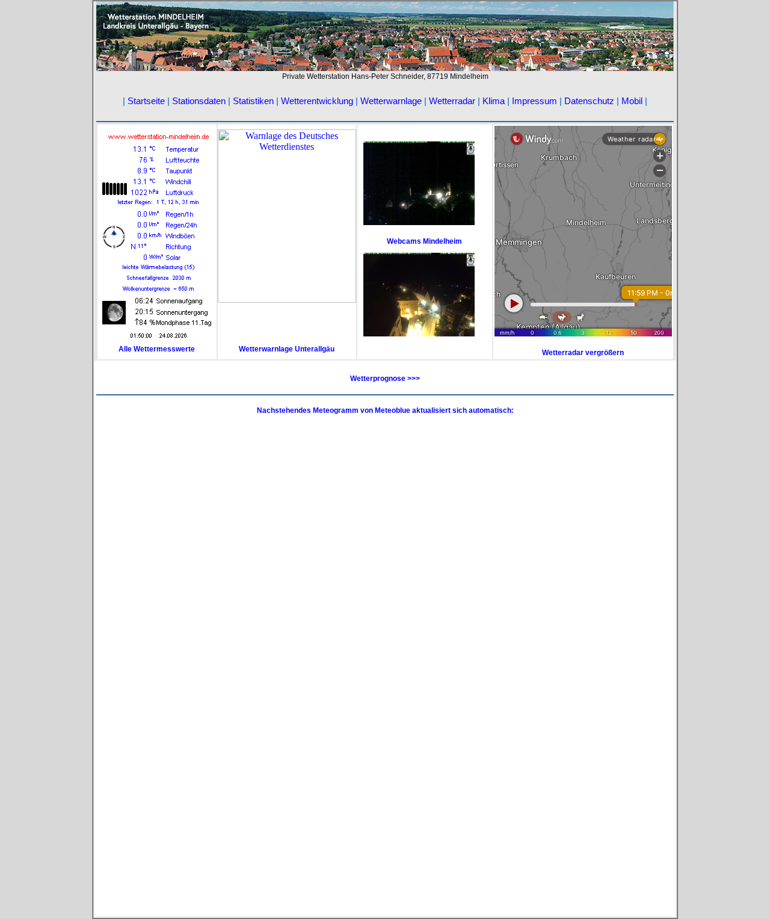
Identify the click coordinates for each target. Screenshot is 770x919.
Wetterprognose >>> (385, 378)
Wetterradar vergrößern (583, 352)
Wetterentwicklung (317, 101)
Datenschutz (589, 101)
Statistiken (253, 101)
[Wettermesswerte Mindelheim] (157, 341)
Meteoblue (393, 410)
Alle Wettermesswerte (157, 349)
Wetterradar (453, 101)
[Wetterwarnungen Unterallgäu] (287, 299)
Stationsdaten (199, 101)
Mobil (631, 101)
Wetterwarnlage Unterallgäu (286, 349)
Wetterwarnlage (391, 101)
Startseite (146, 101)
